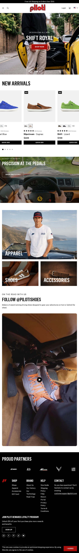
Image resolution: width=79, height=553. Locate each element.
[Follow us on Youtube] (23, 535)
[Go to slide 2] (39, 71)
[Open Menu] (3, 8)
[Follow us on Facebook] (8, 535)
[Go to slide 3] (42, 71)
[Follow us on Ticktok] (18, 535)
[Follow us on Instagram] (3, 535)
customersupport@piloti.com (65, 493)
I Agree (70, 549)
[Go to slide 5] (12, 149)
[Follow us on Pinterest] (13, 535)
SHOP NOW (39, 47)
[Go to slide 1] (37, 71)
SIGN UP (8, 530)
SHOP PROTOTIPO (12, 175)
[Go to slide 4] (10, 149)
